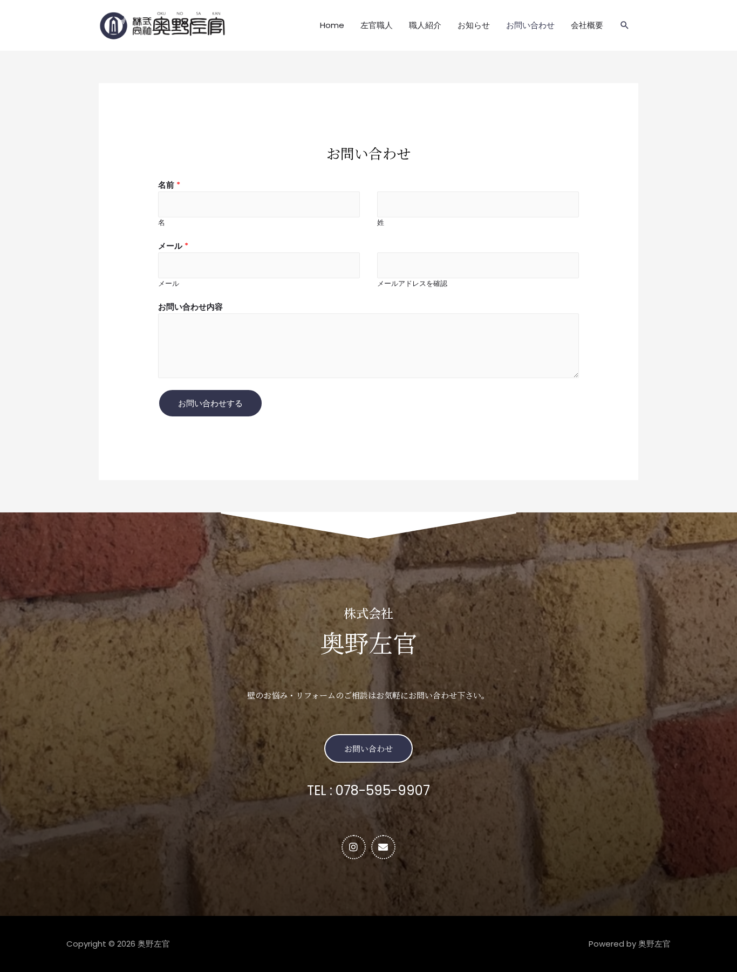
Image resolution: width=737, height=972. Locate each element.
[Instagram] (354, 847)
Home (332, 25)
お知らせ (474, 25)
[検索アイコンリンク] (624, 25)
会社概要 (587, 25)
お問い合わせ (530, 25)
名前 (169, 184)
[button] (368, 748)
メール (173, 245)
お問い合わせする (210, 403)
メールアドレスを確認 (412, 283)
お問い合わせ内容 (190, 306)
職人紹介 (425, 25)
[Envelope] (383, 847)
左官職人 (376, 25)
